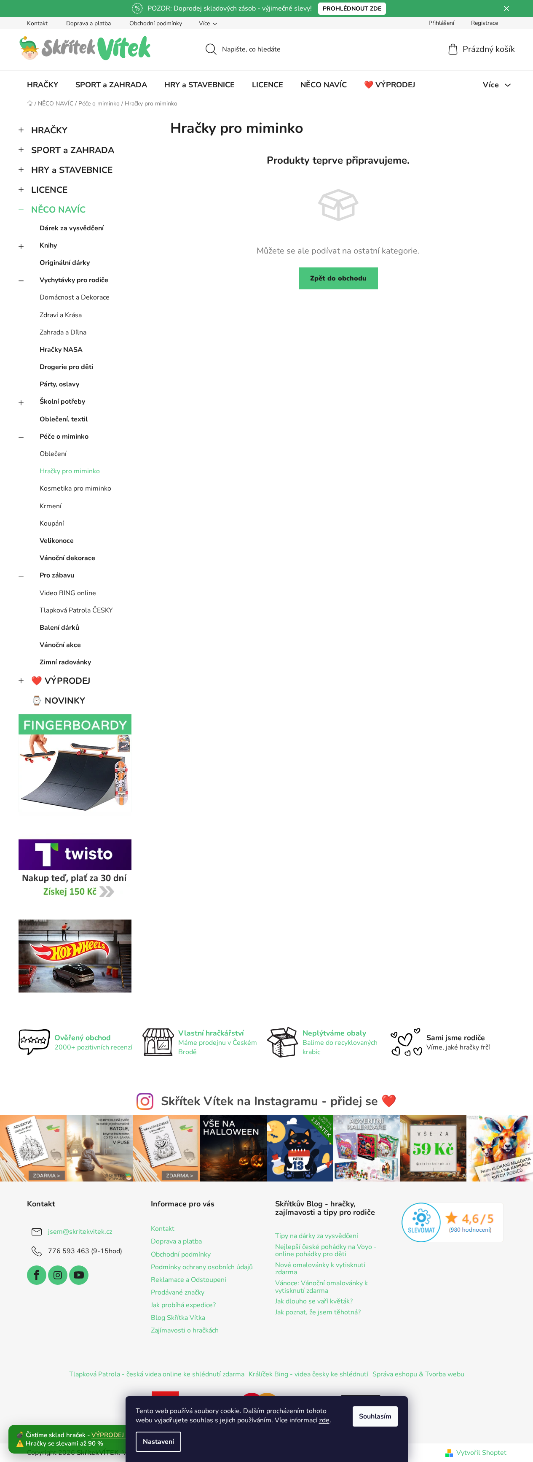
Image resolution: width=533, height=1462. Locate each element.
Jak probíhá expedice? (183, 1305)
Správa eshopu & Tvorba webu (418, 1374)
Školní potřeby (62, 401)
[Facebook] (36, 1275)
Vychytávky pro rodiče (74, 280)
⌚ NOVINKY (58, 701)
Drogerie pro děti (66, 367)
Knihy (48, 245)
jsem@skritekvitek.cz (80, 1231)
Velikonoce (57, 540)
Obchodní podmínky (155, 23)
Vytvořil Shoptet (481, 1452)
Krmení (51, 506)
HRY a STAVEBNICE (71, 170)
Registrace (484, 23)
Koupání (52, 523)
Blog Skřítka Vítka (178, 1317)
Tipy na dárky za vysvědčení (316, 1236)
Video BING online (68, 593)
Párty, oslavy (59, 384)
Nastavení (158, 1441)
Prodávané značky (177, 1292)
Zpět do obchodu (338, 278)
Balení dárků (59, 627)
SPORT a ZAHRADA (72, 150)
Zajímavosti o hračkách (185, 1330)
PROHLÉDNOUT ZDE (352, 9)
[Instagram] (57, 1275)
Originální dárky (65, 262)
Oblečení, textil (64, 419)
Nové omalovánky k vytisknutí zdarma (320, 1269)
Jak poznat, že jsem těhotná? (318, 1312)
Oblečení (53, 454)
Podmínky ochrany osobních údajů (202, 1267)
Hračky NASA (61, 349)
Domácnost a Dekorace (75, 297)
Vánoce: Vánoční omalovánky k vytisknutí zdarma (321, 1287)
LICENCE (49, 190)
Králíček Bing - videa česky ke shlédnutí (308, 1374)
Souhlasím (375, 1416)
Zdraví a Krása (61, 315)
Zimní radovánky (65, 662)
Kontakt (37, 23)
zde (324, 1420)
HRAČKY (49, 130)
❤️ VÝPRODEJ (60, 681)
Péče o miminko (64, 436)
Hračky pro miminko (70, 471)
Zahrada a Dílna (63, 332)
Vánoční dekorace (67, 558)
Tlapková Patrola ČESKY (76, 610)
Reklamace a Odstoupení (188, 1279)
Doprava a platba (88, 23)
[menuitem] (43, 84)
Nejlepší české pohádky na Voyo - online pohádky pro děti (326, 1251)
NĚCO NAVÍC (58, 210)
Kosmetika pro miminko (75, 488)
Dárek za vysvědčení (72, 228)
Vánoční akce (60, 645)
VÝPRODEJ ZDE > (117, 1435)
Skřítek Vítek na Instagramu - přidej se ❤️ (278, 1101)
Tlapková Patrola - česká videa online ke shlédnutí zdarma (156, 1374)
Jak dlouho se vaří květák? (314, 1302)
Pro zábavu (57, 575)
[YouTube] (78, 1275)
